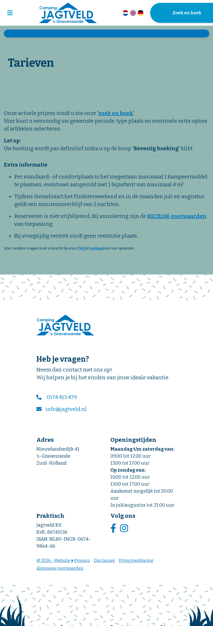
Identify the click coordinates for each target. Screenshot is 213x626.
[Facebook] (113, 528)
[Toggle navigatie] (10, 12)
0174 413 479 (62, 397)
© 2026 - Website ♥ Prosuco (63, 560)
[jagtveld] (68, 13)
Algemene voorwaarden (59, 568)
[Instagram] (124, 528)
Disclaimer (104, 560)
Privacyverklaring (136, 560)
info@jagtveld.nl (66, 409)
